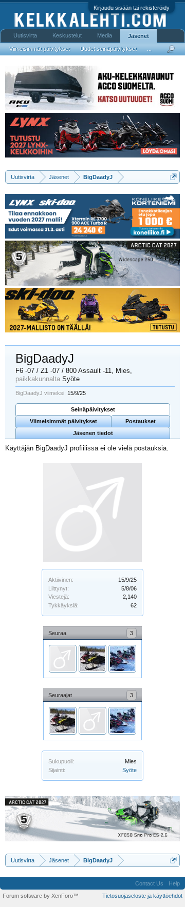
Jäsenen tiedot (93, 433)
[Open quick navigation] (173, 176)
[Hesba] (122, 659)
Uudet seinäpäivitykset (108, 49)
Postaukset (140, 421)
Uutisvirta (25, 35)
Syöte (129, 770)
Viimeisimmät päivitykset (63, 421)
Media (104, 35)
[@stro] (63, 659)
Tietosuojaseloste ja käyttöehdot (142, 896)
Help (174, 883)
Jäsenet (138, 36)
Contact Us (149, 883)
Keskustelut (67, 35)
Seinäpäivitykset (93, 409)
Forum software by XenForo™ (41, 896)
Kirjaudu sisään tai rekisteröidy (132, 8)
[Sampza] (92, 659)
